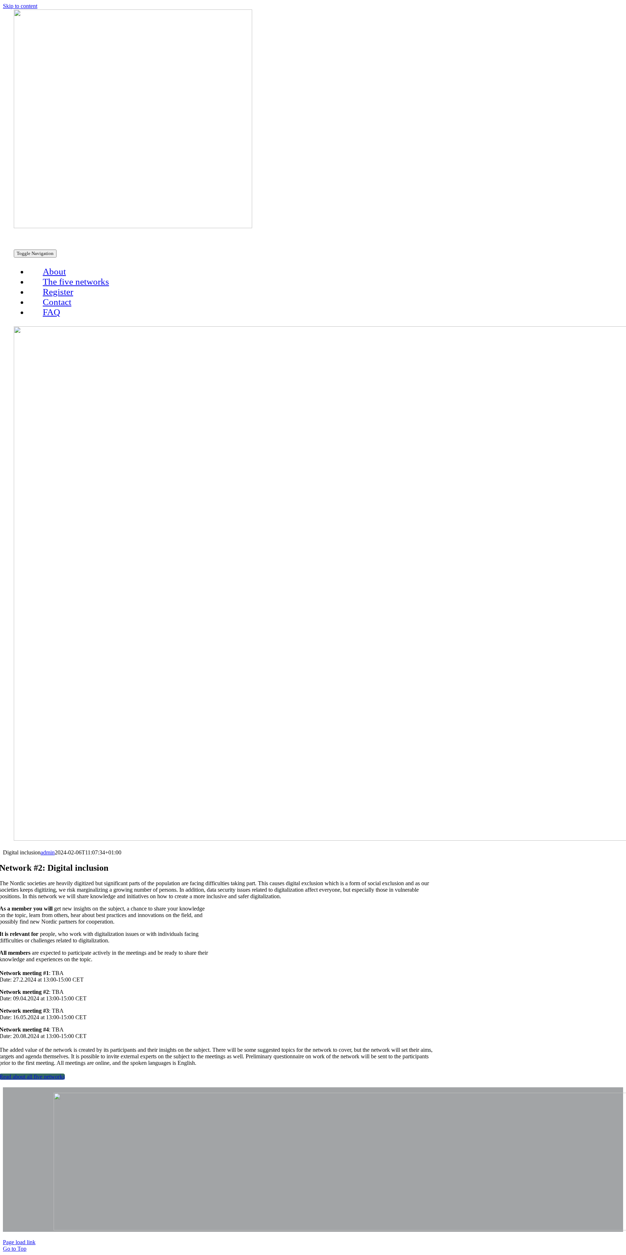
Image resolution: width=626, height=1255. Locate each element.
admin (48, 852)
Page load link (19, 1242)
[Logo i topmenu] (133, 226)
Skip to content (20, 6)
